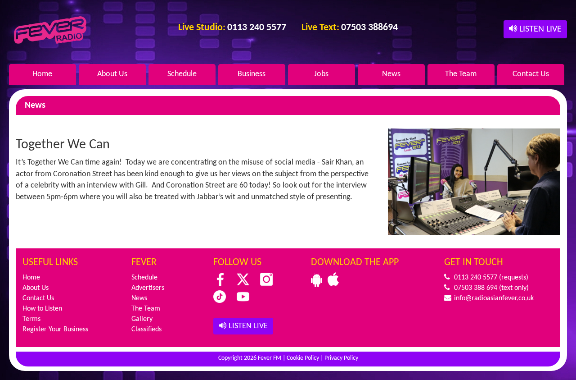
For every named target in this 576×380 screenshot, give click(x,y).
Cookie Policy (303, 358)
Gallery (142, 319)
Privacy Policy (341, 358)
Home (42, 74)
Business (252, 74)
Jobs (321, 74)
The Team (461, 74)
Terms (31, 319)
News (391, 74)
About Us (112, 74)
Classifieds (146, 329)
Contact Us (531, 74)
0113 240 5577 (474, 277)
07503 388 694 (474, 288)
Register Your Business (55, 329)
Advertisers (147, 288)
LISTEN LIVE (539, 29)
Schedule (182, 74)
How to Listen (42, 308)
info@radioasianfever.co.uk (493, 298)
